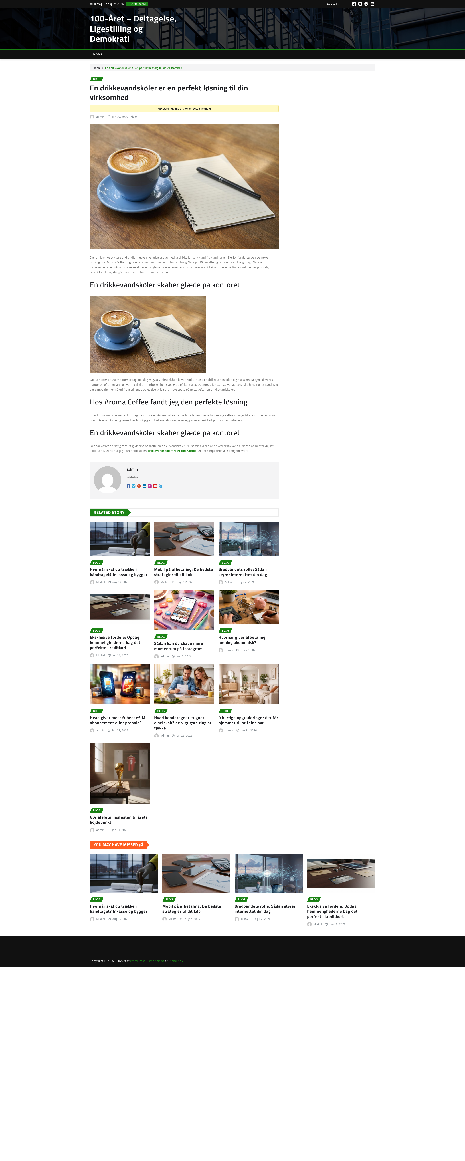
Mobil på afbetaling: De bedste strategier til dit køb (183, 571)
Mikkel (100, 582)
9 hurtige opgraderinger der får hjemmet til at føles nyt (248, 720)
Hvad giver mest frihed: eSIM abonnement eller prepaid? (117, 720)
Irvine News (156, 961)
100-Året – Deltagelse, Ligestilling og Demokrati (133, 28)
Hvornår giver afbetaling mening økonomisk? (242, 639)
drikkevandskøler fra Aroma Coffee (171, 451)
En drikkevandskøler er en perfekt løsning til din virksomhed (143, 68)
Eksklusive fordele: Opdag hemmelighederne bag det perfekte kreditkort (115, 642)
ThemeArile (176, 961)
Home (97, 54)
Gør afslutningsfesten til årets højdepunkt (119, 819)
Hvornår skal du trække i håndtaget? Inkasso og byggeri (119, 571)
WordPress (137, 961)
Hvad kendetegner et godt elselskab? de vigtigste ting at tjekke (183, 723)
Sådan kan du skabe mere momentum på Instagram (178, 646)
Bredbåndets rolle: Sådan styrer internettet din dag (243, 571)
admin (100, 116)
